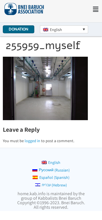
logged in (32, 140)
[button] (96, 9)
